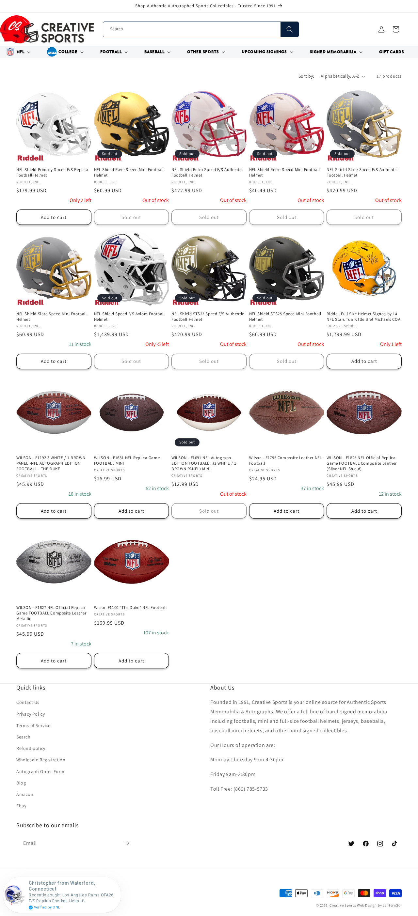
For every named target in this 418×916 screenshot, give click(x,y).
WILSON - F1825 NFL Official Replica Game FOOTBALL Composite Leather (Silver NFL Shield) (362, 463)
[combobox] (201, 29)
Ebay (21, 806)
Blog (21, 783)
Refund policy (30, 748)
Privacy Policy (30, 714)
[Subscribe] (126, 843)
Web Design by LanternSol (379, 905)
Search (23, 737)
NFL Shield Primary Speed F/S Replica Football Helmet (52, 172)
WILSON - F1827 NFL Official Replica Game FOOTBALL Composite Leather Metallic (51, 613)
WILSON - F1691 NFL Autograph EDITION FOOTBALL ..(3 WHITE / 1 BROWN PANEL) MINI (203, 463)
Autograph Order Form (40, 771)
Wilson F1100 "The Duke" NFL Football (130, 607)
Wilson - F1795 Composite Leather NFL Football (285, 460)
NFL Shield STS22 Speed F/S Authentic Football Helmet (207, 316)
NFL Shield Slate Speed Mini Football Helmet (51, 316)
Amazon (25, 794)
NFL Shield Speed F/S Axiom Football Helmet (129, 316)
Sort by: (306, 76)
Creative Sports (343, 905)
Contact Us (28, 702)
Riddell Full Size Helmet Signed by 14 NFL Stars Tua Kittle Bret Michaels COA (363, 316)
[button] (17, 52)
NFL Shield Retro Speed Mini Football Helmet (284, 172)
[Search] (289, 29)
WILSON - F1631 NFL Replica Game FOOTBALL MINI (127, 460)
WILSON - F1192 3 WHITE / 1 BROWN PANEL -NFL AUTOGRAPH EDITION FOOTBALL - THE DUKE (50, 463)
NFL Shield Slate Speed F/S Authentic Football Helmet (362, 172)
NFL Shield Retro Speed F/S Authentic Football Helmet (207, 172)
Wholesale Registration (40, 760)
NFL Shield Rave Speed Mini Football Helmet (129, 172)
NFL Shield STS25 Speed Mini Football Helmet (285, 316)
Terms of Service (33, 725)
